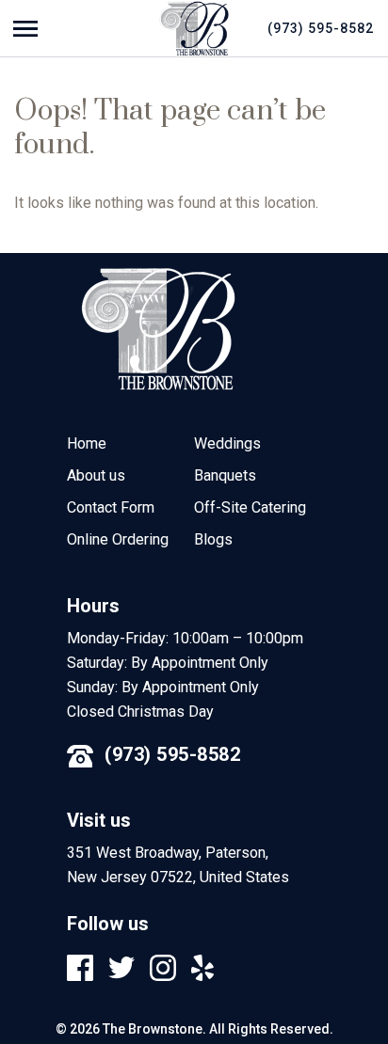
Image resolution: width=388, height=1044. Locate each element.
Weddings (227, 443)
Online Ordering (118, 539)
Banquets (225, 475)
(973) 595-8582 (172, 754)
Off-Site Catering (250, 507)
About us (96, 475)
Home (86, 443)
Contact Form (110, 507)
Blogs (213, 539)
